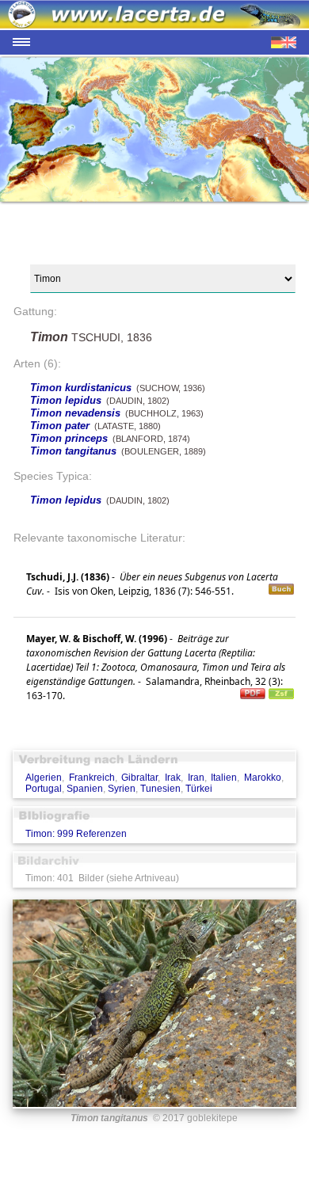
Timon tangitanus (73, 451)
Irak (173, 777)
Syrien (121, 788)
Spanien (85, 788)
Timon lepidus (65, 400)
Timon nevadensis (75, 413)
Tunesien (160, 788)
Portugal (43, 788)
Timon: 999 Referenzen (76, 833)
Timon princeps (69, 438)
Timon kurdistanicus (81, 388)
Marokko (262, 777)
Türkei (198, 788)
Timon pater (60, 426)
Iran (196, 777)
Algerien (43, 777)
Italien (224, 777)
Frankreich (92, 777)
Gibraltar (139, 777)
